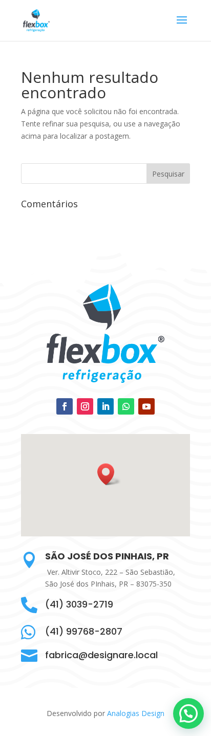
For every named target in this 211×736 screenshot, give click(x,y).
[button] (109, 474)
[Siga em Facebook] (64, 406)
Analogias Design (135, 713)
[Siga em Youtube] (146, 406)
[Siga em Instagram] (85, 406)
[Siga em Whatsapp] (126, 406)
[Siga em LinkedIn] (105, 406)
